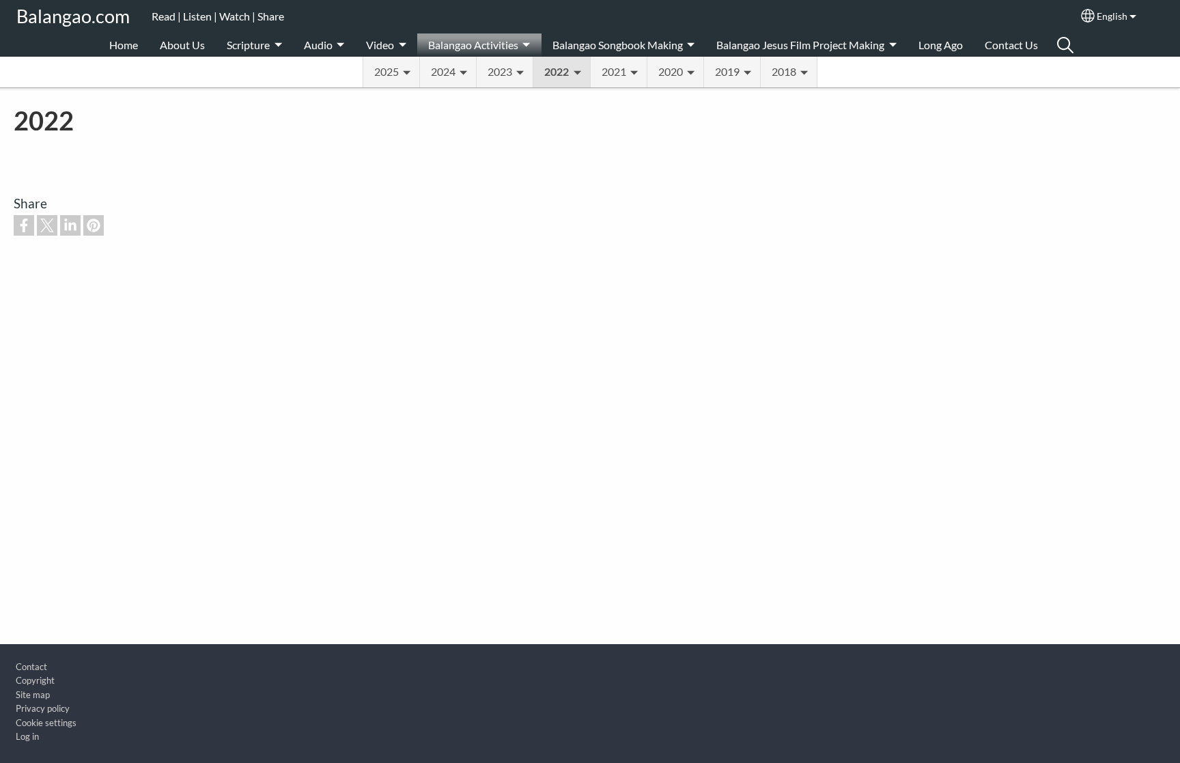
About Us (182, 44)
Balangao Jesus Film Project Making (800, 44)
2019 (727, 71)
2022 (556, 71)
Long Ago (940, 44)
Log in (27, 736)
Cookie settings (46, 722)
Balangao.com (73, 16)
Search (1065, 45)
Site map (33, 694)
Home (123, 44)
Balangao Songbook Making (617, 44)
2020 (670, 71)
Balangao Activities (473, 44)
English (1112, 16)
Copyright (35, 680)
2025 (386, 71)
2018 (784, 71)
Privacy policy (43, 708)
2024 (443, 71)
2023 (500, 71)
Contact (31, 666)
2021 (614, 71)
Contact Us (1011, 44)
